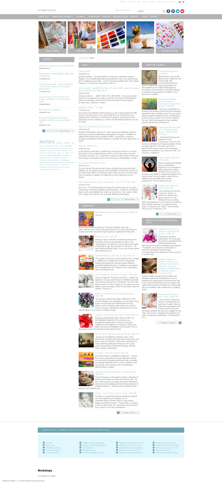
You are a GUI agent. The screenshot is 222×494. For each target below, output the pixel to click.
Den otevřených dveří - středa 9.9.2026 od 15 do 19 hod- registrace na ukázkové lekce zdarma (56, 86)
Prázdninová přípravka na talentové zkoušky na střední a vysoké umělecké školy (55, 120)
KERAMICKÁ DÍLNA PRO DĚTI (129, 450)
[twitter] (178, 11)
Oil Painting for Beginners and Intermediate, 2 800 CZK (117, 334)
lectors (47, 142)
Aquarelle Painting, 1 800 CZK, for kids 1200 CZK (115, 256)
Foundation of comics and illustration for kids (55, 167)
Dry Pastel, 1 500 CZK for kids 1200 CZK (111, 353)
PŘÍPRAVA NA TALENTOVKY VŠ (130, 445)
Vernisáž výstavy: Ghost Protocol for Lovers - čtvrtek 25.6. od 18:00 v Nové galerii (54, 99)
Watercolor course (46, 158)
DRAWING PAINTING (53, 448)
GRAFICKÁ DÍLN (51, 453)
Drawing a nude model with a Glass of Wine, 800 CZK (117, 315)
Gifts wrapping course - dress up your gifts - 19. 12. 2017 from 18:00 (107, 182)
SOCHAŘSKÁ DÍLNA (162, 450)
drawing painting (54, 155)
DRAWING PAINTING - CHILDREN (131, 448)
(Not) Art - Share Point (88, 146)
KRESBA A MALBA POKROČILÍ (93, 443)
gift (63, 153)
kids (59, 153)
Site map (132, 2)
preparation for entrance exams (62, 148)
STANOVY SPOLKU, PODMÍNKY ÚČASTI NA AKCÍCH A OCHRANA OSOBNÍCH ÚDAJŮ (76, 430)
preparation (43, 151)
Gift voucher (65, 165)
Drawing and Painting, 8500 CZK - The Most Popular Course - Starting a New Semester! (169, 130)
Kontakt (172, 2)
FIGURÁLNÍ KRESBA (53, 450)
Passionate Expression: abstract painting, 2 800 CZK (116, 212)
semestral (68, 146)
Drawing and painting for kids (49, 169)
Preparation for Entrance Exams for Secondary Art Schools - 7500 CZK (168, 231)
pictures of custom (54, 151)
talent (61, 146)
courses (66, 155)
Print (144, 2)
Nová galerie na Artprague (49, 110)
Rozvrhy (151, 2)
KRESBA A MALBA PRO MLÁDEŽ (167, 445)
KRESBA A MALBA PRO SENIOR (93, 445)
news (70, 151)
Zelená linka (161, 2)
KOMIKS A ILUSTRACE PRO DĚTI (130, 453)
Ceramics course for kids (48, 153)
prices (49, 148)
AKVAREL (49, 443)
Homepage (123, 2)
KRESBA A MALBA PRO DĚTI (165, 443)
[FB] (168, 11)
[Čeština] (180, 2)
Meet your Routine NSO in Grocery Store (95, 127)
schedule (43, 148)
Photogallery (66, 160)
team (56, 146)
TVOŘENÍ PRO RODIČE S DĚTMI (166, 453)
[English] (183, 2)
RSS (138, 2)
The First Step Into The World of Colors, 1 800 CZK (116, 275)
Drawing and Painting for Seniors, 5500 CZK (168, 187)
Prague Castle (84, 71)
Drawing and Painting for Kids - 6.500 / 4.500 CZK (168, 295)
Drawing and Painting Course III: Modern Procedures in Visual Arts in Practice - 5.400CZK (169, 102)
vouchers (67, 143)
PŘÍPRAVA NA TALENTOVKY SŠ (166, 448)
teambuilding (49, 146)
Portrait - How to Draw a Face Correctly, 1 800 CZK (116, 393)
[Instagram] (173, 11)
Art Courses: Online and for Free (92, 163)
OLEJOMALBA (87, 448)
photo (64, 150)
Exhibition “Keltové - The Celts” (91, 107)
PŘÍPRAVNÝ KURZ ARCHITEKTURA (131, 443)
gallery (67, 153)
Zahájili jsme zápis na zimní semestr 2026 (56, 66)
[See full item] (86, 218)
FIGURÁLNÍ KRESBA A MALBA (93, 453)
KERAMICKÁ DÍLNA (89, 450)
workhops (59, 143)
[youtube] (182, 11)
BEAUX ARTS (50, 445)
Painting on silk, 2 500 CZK (106, 237)
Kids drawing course (52, 165)
